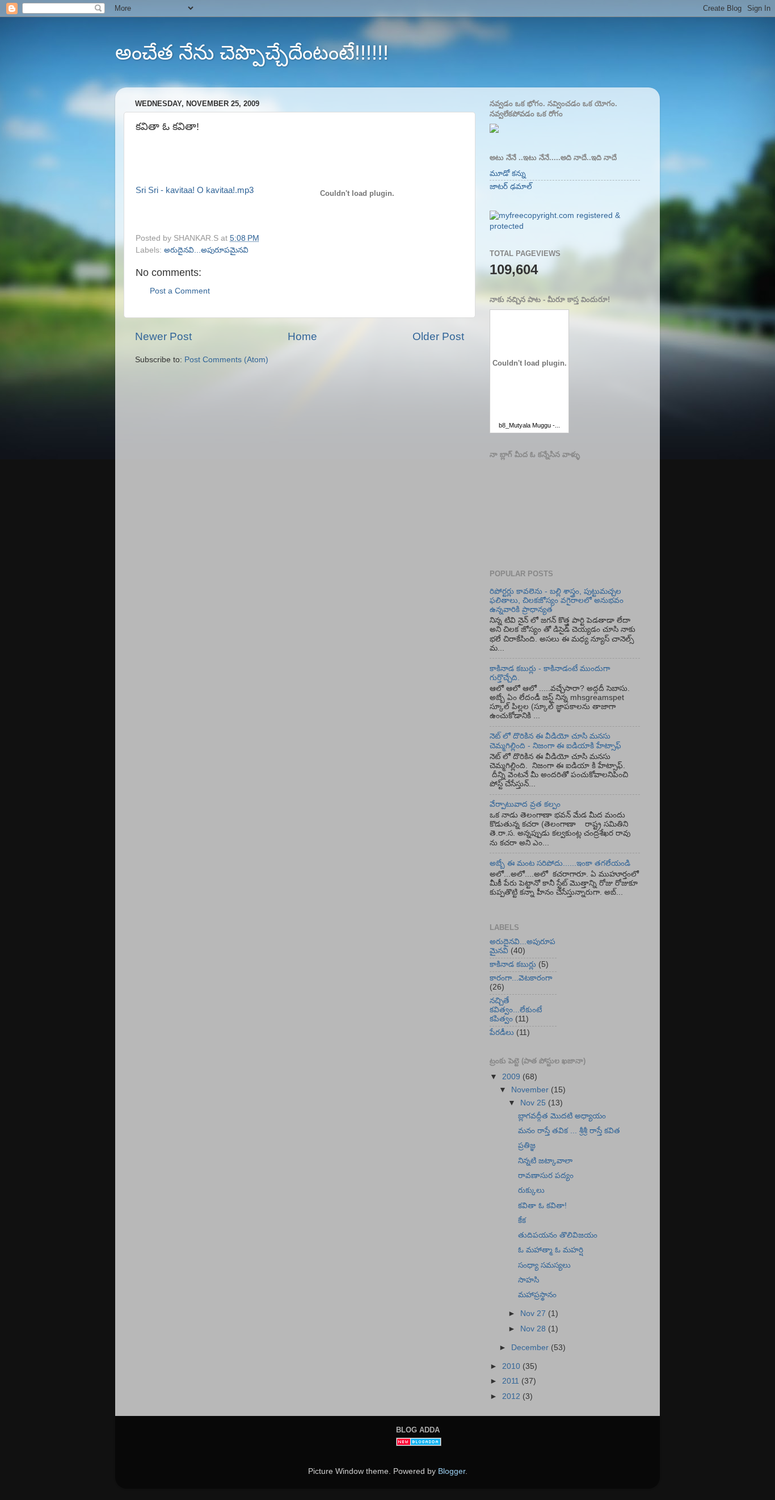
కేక (522, 1220)
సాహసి (528, 1280)
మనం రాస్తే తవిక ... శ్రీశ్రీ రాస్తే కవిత (569, 1130)
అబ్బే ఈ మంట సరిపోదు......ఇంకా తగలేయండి (560, 863)
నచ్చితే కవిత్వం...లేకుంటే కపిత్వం (516, 1009)
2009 (512, 1076)
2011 (511, 1381)
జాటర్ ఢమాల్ (511, 186)
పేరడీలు (502, 1032)
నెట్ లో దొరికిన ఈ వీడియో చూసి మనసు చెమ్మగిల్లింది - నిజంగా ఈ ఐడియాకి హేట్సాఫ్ (555, 740)
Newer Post (163, 336)
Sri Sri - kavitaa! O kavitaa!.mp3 (195, 190)
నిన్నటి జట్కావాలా (545, 1161)
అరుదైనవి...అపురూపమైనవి (206, 250)
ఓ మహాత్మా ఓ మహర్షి (550, 1250)
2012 (512, 1396)
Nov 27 (534, 1313)
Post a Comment (180, 291)
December (531, 1347)
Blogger (451, 1471)
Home (302, 336)
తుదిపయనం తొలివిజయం (557, 1235)
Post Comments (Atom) (226, 359)
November (531, 1090)
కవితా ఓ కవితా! (542, 1205)
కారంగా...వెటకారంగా (521, 978)
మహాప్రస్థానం (537, 1294)
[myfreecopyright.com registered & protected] (565, 226)
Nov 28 (534, 1329)
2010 (512, 1366)
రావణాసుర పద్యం (546, 1175)
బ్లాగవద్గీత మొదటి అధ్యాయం (562, 1116)
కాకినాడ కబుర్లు (513, 964)
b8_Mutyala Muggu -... (529, 425)
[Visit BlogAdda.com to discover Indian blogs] (418, 1443)
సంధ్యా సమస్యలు (544, 1265)
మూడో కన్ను (508, 173)
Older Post (438, 336)
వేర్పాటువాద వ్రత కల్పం (525, 804)
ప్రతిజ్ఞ (527, 1145)
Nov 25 (534, 1103)
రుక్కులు (531, 1190)
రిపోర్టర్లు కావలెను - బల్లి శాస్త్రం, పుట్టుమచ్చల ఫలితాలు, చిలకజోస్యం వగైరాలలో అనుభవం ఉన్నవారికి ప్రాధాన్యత (557, 600)
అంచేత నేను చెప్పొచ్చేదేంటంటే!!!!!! (252, 52)
